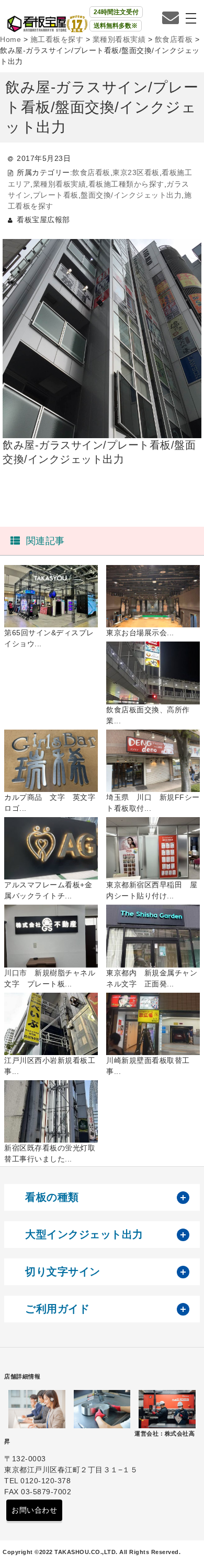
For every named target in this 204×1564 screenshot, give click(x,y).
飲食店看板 (91, 172)
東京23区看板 (136, 172)
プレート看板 (55, 195)
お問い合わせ (34, 1510)
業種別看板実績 (59, 184)
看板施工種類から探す (126, 184)
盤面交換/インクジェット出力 (131, 195)
